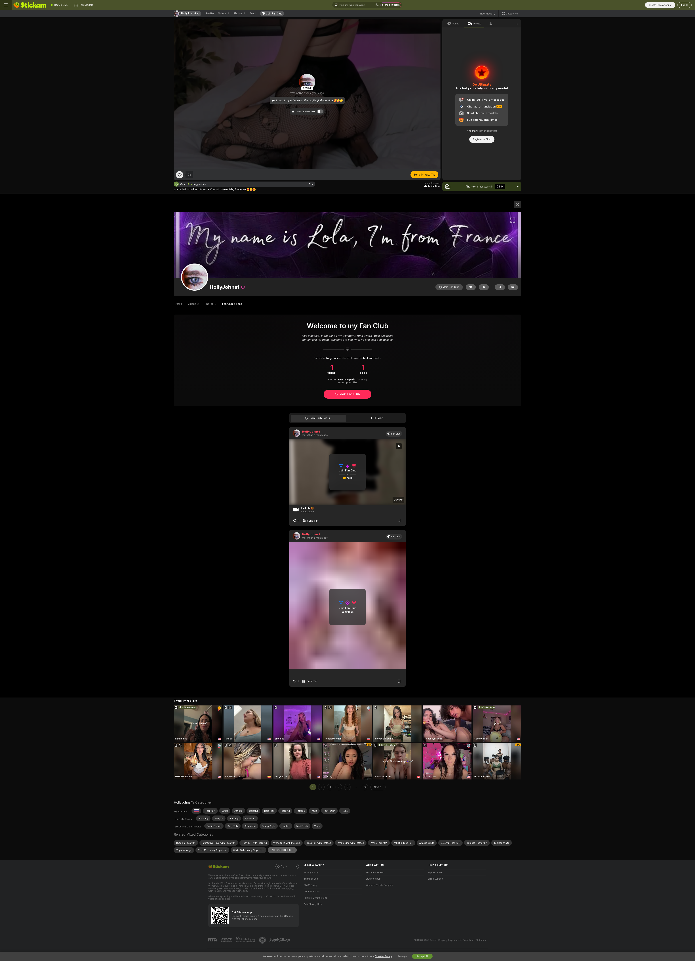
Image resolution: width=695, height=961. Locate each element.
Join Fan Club (350, 394)
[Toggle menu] (6, 5)
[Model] (517, 204)
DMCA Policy (310, 885)
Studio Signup (373, 879)
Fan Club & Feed (232, 303)
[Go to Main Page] (30, 5)
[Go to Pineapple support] (263, 940)
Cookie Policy (383, 956)
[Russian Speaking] (196, 811)
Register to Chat (482, 139)
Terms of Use (311, 879)
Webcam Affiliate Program (379, 885)
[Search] (377, 4)
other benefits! (488, 130)
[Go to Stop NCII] (280, 940)
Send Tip (312, 520)
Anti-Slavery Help (313, 904)
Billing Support (435, 879)
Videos (223, 13)
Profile (210, 13)
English (284, 866)
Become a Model (375, 872)
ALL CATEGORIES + (282, 850)
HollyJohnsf (311, 431)
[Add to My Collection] (399, 521)
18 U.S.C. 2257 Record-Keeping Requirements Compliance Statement (450, 940)
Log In (684, 5)
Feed (253, 13)
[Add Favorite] (179, 174)
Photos (239, 13)
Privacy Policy (311, 872)
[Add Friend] (500, 287)
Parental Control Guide (315, 898)
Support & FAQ (435, 872)
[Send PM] (513, 287)
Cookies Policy (312, 891)
